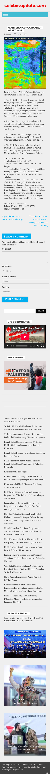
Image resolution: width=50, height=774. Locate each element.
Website (5, 286)
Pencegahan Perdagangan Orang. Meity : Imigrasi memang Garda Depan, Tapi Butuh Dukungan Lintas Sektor (22, 506)
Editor (8, 34)
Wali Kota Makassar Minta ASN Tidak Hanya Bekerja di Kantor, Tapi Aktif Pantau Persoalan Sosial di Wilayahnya (24, 569)
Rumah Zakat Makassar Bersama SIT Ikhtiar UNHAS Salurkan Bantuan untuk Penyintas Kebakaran (23, 445)
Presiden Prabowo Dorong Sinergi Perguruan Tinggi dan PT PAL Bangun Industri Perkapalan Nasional (24, 557)
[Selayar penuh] (42, 346)
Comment (6, 248)
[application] (25, 336)
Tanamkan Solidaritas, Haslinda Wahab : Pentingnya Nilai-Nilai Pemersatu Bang (38, 221)
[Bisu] (38, 346)
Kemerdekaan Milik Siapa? (15, 471)
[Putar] (7, 346)
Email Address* (9, 276)
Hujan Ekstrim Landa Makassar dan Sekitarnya (12, 218)
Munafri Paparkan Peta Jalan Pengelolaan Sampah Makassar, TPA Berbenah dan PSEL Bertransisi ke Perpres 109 (23, 531)
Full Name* (7, 266)
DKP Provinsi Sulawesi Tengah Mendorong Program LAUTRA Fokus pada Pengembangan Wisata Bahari (24, 495)
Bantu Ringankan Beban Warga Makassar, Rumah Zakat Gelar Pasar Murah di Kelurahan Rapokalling (23, 463)
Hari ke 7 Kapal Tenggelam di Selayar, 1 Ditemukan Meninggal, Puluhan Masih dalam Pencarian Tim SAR (23, 598)
